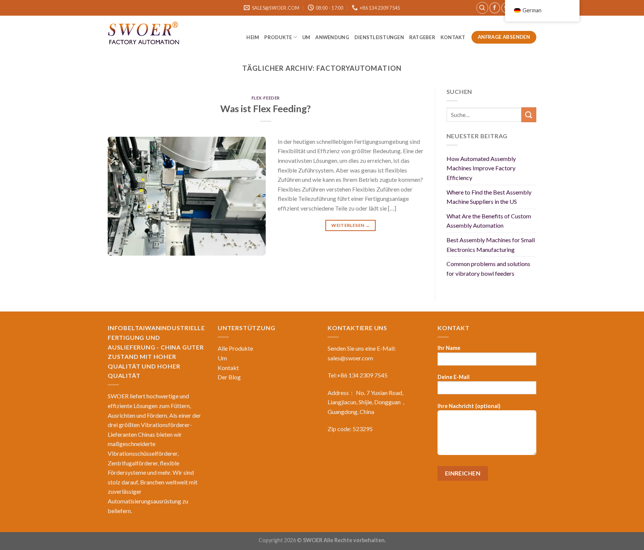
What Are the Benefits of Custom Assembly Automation (488, 220)
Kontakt (453, 37)
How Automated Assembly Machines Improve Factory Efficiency (481, 168)
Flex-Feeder (266, 97)
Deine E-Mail (454, 377)
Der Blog (229, 376)
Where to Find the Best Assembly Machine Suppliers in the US (488, 197)
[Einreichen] (528, 114)
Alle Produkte (235, 348)
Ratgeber (422, 37)
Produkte (278, 37)
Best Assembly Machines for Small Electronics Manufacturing (490, 244)
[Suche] (482, 8)
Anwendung (332, 37)
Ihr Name (449, 348)
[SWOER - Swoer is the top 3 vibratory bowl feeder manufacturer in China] (145, 34)
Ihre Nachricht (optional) (469, 406)
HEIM (252, 37)
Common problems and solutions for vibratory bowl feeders (488, 268)
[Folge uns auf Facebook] (494, 7)
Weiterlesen (350, 225)
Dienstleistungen (379, 37)
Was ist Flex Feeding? (265, 108)
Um (306, 37)
